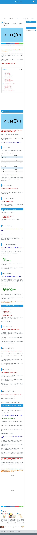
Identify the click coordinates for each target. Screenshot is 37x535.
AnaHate (18, 2)
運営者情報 (32, 18)
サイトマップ (11, 18)
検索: (15, 155)
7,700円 (16, 157)
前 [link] (21, 162)
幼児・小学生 (4, 157)
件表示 (4, 155)
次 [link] (22, 162)
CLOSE (21, 69)
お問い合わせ (18, 18)
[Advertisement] (18, 10)
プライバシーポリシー (25, 18)
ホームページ (4, 18)
